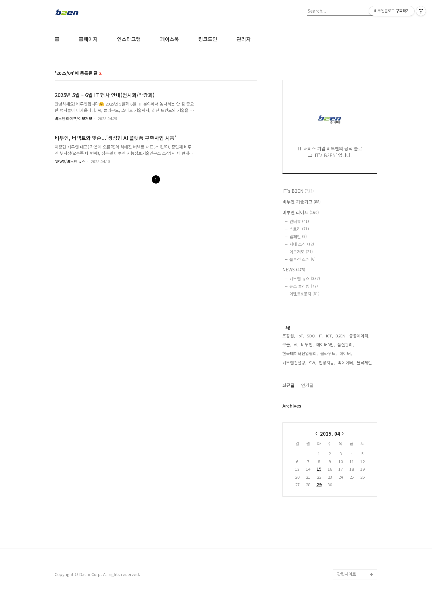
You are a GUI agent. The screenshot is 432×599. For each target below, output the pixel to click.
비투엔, (307, 345)
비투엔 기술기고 (301, 201)
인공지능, (327, 363)
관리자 (244, 39)
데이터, (345, 353)
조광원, (288, 336)
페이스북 (169, 39)
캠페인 (298, 236)
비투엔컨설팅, (294, 363)
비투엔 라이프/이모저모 (73, 118)
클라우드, (328, 353)
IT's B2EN (298, 191)
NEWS (293, 269)
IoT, (301, 336)
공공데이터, (359, 336)
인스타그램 (129, 39)
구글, (286, 345)
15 (319, 469)
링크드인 (207, 39)
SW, (312, 363)
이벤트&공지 (304, 294)
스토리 (299, 229)
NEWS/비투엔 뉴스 (70, 161)
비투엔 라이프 (300, 212)
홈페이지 (88, 39)
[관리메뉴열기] (421, 11)
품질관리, (345, 345)
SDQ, (312, 336)
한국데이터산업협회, (300, 353)
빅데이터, (346, 363)
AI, (296, 345)
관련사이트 (346, 574)
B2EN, (341, 336)
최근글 (288, 385)
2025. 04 (330, 433)
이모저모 (301, 252)
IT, (321, 336)
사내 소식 (301, 244)
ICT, (329, 336)
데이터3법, (325, 345)
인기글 (307, 385)
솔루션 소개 (302, 259)
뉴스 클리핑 (303, 286)
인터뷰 (299, 221)
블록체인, (365, 363)
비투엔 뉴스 (304, 278)
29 (319, 484)
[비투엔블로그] (89, 12)
